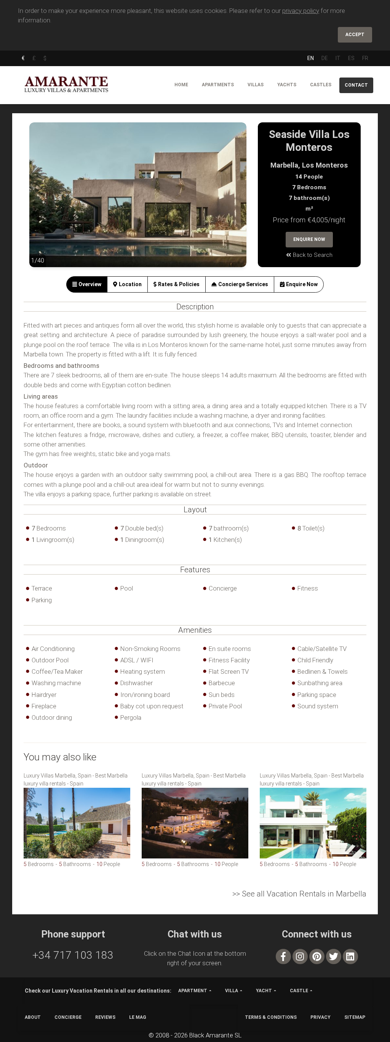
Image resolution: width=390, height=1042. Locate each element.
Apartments (218, 84)
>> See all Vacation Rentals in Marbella (299, 893)
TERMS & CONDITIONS (271, 1017)
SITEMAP (354, 1017)
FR (365, 58)
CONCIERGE (68, 1017)
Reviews (105, 1017)
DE (324, 58)
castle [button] (299, 990)
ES (351, 58)
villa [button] (231, 990)
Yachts (286, 84)
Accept (354, 34)
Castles (320, 84)
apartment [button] (192, 990)
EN (310, 58)
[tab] (86, 284)
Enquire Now (309, 239)
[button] (44, 200)
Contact (356, 85)
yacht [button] (264, 990)
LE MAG (137, 1017)
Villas (256, 84)
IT (338, 58)
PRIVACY (320, 1017)
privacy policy (300, 10)
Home (181, 84)
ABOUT (33, 1017)
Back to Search (311, 255)
